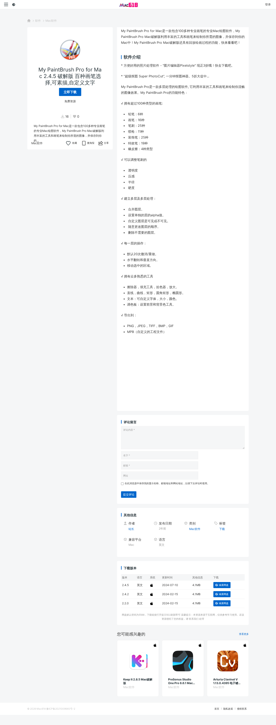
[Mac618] (138, 4)
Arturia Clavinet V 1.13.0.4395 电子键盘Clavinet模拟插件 (227, 681)
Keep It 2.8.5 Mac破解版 (137, 681)
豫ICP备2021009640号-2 (60, 708)
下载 (222, 529)
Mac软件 (51, 20)
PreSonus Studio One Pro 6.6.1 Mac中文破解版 (182, 681)
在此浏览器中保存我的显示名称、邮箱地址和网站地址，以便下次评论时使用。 (167, 483)
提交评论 (128, 494)
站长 (131, 529)
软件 (38, 20)
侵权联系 (242, 708)
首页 (216, 708)
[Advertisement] (193, 378)
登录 (268, 4)
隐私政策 (228, 708)
